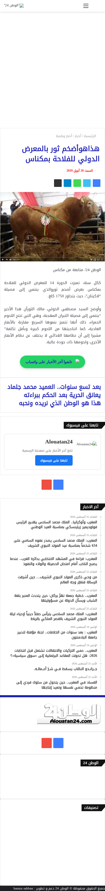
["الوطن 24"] (14, 6)
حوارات (96, 869)
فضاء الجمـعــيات (89, 877)
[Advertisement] (52, 71)
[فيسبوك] (96, 183)
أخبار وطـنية (64, 136)
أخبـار (78, 136)
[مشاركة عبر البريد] (58, 183)
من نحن (96, 782)
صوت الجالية (92, 861)
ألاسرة (96, 827)
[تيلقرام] (67, 183)
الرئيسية (90, 136)
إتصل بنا (95, 774)
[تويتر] (87, 183)
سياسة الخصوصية (88, 791)
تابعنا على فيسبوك (54, 460)
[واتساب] (77, 183)
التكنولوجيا (93, 852)
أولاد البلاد (93, 844)
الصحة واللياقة (90, 836)
